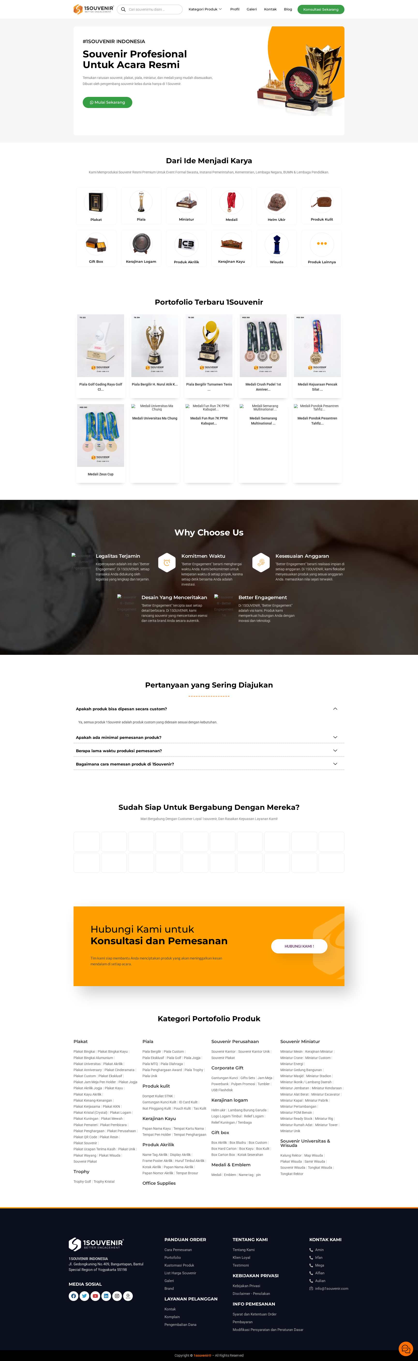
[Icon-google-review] (128, 1296)
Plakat (81, 1041)
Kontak (270, 9)
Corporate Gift (227, 1068)
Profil (234, 9)
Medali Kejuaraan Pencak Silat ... (317, 386)
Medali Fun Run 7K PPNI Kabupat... (209, 420)
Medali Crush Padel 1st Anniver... (263, 386)
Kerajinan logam (229, 1100)
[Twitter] (84, 1296)
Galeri (252, 9)
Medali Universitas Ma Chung (154, 418)
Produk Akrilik (158, 1144)
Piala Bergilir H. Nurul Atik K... (155, 384)
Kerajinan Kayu (159, 1118)
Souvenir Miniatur (300, 1041)
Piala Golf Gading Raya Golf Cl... (100, 386)
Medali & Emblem (231, 1165)
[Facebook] (73, 1296)
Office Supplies (159, 1183)
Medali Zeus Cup (100, 474)
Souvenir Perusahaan (235, 1041)
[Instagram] (117, 1296)
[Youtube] (95, 1296)
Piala (147, 1041)
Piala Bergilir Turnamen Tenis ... (209, 386)
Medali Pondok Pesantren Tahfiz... (317, 420)
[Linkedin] (106, 1296)
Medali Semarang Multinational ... (263, 420)
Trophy (81, 1171)
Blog (288, 9)
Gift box (220, 1132)
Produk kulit (156, 1086)
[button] (321, 9)
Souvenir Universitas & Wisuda (305, 1143)
